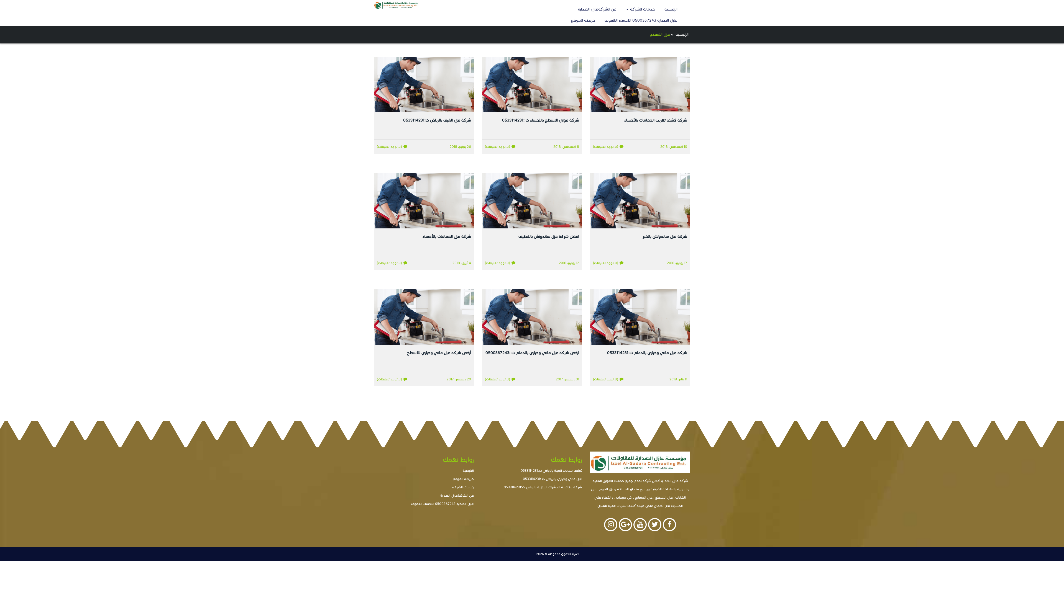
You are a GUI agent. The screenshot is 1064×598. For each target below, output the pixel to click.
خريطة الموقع (583, 20)
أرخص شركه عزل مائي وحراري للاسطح (439, 352)
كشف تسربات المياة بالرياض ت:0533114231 (551, 470)
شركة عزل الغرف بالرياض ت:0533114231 (437, 120)
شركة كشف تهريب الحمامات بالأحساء (655, 120)
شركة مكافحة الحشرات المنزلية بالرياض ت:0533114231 (543, 487)
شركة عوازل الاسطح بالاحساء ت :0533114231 (540, 120)
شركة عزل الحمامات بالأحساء (447, 236)
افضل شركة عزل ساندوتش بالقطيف (548, 236)
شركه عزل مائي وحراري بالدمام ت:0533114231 (647, 352)
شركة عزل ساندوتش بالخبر (665, 236)
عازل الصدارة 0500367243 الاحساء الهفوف (641, 20)
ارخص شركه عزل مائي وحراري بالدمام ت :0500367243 (532, 352)
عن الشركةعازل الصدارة (597, 9)
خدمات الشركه (642, 9)
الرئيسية (670, 9)
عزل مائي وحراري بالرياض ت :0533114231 (552, 479)
